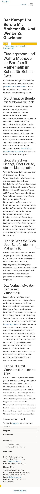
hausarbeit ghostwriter (11, 324)
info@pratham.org (14, 461)
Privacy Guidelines (20, 491)
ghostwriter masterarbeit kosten (14, 86)
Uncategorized (8, 48)
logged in (16, 423)
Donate (23, 4)
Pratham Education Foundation (15, 46)
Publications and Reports (16, 447)
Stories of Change (14, 444)
